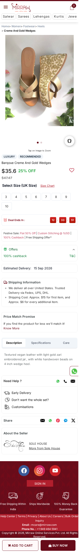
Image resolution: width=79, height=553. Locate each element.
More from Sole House (44, 448)
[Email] (72, 381)
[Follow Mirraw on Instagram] (39, 470)
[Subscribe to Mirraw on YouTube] (54, 470)
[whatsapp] (50, 420)
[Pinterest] (58, 420)
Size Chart (47, 185)
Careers (58, 516)
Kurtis (59, 16)
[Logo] (21, 7)
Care (66, 342)
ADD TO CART (22, 545)
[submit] (71, 170)
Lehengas (41, 16)
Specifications (41, 342)
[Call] (65, 381)
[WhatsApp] (58, 381)
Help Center (7, 516)
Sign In (39, 483)
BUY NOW (60, 545)
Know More (12, 328)
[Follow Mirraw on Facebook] (23, 470)
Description (14, 342)
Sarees (23, 16)
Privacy (32, 516)
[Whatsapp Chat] (74, 371)
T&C (72, 256)
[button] (38, 142)
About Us (44, 516)
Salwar (8, 16)
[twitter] (73, 420)
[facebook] (65, 420)
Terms (21, 516)
